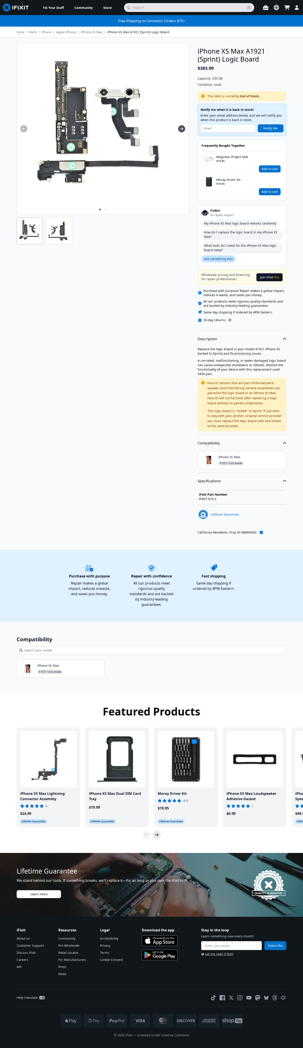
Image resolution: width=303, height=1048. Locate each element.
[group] (23, 128)
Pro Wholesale (68, 945)
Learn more (38, 894)
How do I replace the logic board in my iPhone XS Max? (240, 234)
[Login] (296, 7)
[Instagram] (240, 997)
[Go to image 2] (105, 209)
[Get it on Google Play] (160, 955)
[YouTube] (249, 997)
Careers (22, 960)
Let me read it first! (219, 954)
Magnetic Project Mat (232, 157)
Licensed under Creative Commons (163, 1035)
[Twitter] (231, 997)
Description (207, 338)
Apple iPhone (66, 32)
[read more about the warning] (261, 532)
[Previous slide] (146, 835)
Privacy (105, 945)
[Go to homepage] (17, 8)
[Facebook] (222, 997)
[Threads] (274, 997)
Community (66, 938)
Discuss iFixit (26, 952)
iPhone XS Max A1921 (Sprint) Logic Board (138, 32)
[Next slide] (157, 835)
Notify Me (270, 128)
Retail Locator (68, 952)
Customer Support (30, 945)
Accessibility (109, 938)
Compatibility (209, 443)
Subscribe (275, 945)
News (62, 974)
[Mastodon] (257, 997)
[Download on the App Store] (160, 940)
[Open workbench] (265, 7)
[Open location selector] (276, 7)
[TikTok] (213, 997)
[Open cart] (287, 7)
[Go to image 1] (100, 209)
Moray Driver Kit (228, 180)
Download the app (158, 930)
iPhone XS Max (91, 32)
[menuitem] (53, 7)
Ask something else (218, 259)
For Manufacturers (72, 960)
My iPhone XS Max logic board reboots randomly (240, 223)
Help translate (27, 997)
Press (62, 967)
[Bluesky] (266, 997)
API (19, 967)
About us (23, 938)
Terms (104, 952)
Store (20, 32)
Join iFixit (269, 277)
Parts (33, 32)
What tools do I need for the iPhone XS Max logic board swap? (240, 247)
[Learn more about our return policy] (229, 320)
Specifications (209, 481)
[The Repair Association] (283, 997)
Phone (46, 32)
